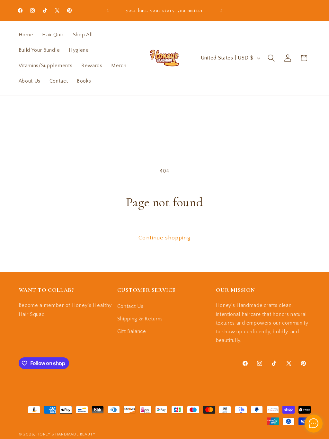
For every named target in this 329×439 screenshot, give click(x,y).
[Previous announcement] (108, 10)
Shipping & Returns (140, 319)
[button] (271, 58)
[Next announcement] (221, 10)
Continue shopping (164, 238)
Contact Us (130, 306)
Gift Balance (131, 331)
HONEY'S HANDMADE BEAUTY (66, 434)
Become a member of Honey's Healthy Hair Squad (65, 309)
